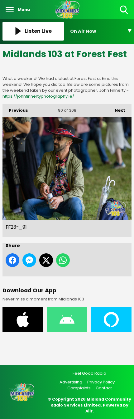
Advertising (71, 382)
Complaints (79, 388)
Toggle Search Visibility (124, 14)
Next (116, 110)
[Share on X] (46, 260)
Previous (15, 110)
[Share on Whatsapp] (63, 260)
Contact (104, 388)
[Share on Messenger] (29, 260)
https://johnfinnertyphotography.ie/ (38, 96)
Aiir (89, 411)
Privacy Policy (101, 382)
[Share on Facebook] (12, 260)
